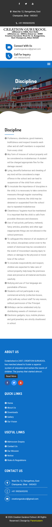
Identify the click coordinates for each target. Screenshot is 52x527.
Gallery (10, 417)
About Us (11, 407)
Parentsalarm (36, 520)
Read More (11, 376)
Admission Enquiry (16, 441)
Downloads (12, 412)
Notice (10, 455)
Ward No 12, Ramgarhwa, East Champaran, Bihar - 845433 (27, 13)
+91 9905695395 (27, 23)
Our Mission (13, 451)
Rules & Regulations (16, 460)
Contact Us (12, 446)
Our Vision (12, 421)
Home (17, 88)
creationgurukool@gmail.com (25, 499)
